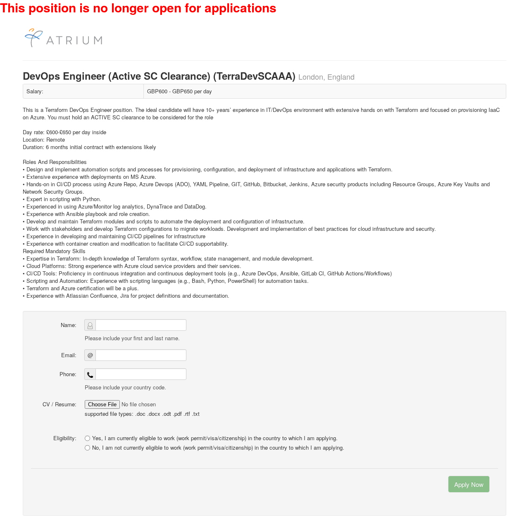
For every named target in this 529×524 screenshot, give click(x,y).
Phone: (68, 374)
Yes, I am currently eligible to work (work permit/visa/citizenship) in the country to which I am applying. (215, 438)
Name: (68, 325)
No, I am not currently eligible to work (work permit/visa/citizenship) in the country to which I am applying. (218, 447)
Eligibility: (64, 438)
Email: (68, 355)
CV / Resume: (59, 404)
